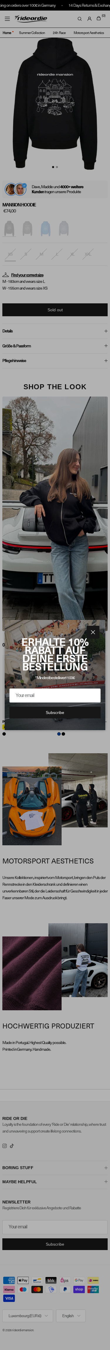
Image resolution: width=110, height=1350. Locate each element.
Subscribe (55, 712)
